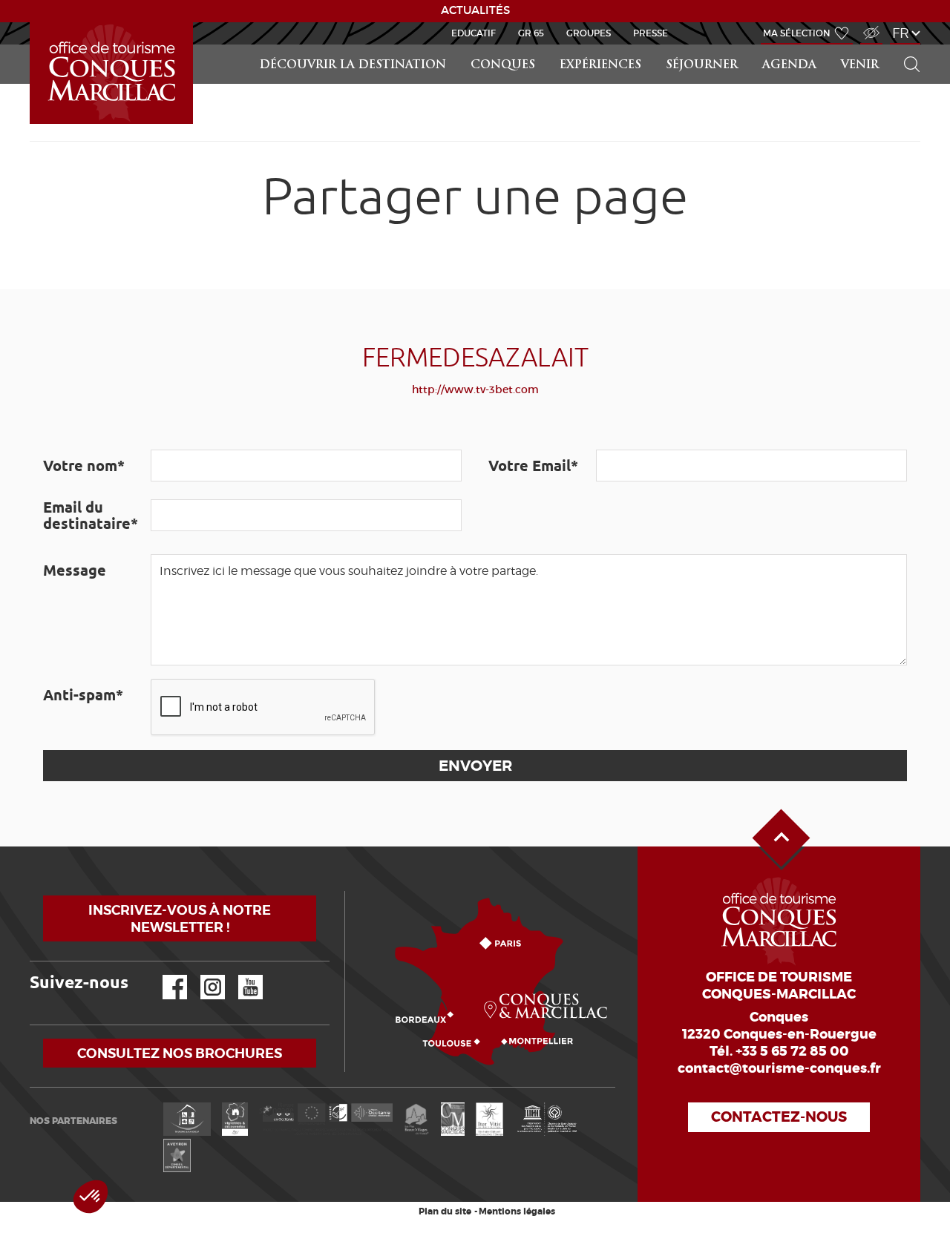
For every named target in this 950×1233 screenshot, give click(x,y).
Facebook (165, 975)
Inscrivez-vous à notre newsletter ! (179, 918)
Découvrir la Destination (353, 65)
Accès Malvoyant (867, 24)
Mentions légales (517, 1211)
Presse (650, 33)
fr (900, 33)
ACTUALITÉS (475, 10)
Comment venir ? (348, 891)
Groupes (588, 33)
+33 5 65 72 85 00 (792, 1051)
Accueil (32, 22)
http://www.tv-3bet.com (475, 389)
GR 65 (531, 33)
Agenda (789, 65)
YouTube (240, 975)
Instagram (202, 975)
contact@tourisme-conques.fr (779, 1068)
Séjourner (702, 65)
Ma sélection (797, 33)
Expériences (600, 65)
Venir (860, 65)
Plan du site (445, 1211)
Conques (503, 65)
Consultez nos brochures (179, 1053)
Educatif (473, 33)
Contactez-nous (779, 1117)
